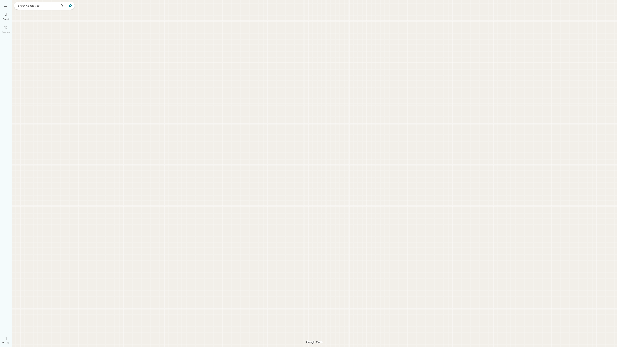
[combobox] (38, 6)
